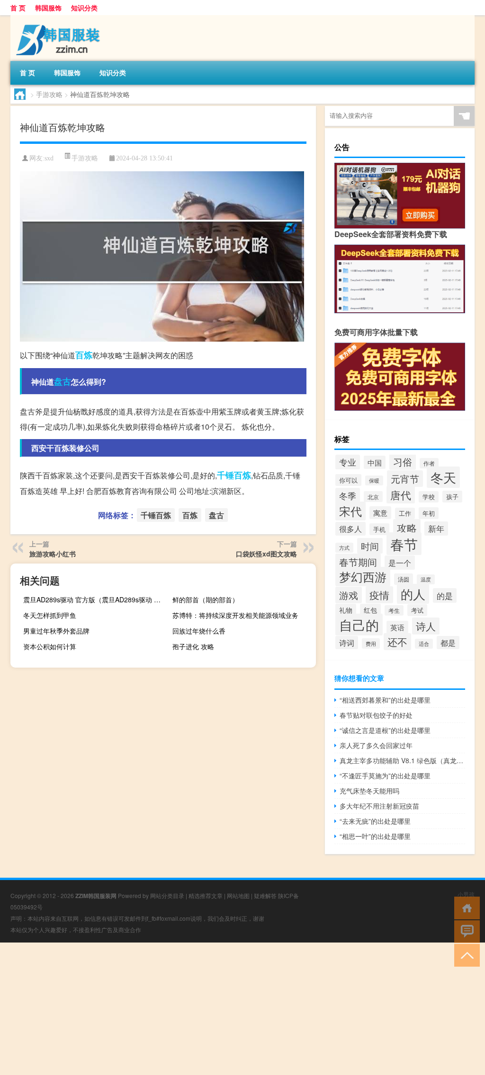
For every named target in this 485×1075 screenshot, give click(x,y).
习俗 (402, 461)
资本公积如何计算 (49, 646)
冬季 (347, 495)
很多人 (350, 528)
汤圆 (403, 579)
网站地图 (238, 895)
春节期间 (358, 562)
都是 (448, 642)
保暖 (374, 480)
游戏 (348, 595)
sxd (49, 158)
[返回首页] (465, 907)
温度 (426, 579)
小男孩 (466, 894)
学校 (428, 497)
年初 (428, 513)
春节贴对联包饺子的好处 (376, 715)
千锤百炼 (234, 475)
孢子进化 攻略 (193, 646)
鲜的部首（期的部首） (205, 599)
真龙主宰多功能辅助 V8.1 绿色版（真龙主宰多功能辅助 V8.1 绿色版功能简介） (402, 760)
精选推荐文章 (206, 895)
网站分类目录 (167, 895)
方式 (344, 547)
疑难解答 (265, 895)
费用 (371, 643)
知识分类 (84, 7)
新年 (436, 528)
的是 (445, 595)
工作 (405, 513)
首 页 (18, 7)
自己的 (359, 624)
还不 (397, 641)
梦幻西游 (362, 576)
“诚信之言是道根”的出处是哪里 (385, 730)
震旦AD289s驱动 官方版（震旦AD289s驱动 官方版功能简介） (93, 599)
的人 (413, 593)
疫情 (379, 595)
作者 (429, 463)
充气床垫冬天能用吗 (369, 790)
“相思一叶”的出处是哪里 (375, 836)
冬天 (443, 477)
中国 (375, 462)
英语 (397, 627)
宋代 (350, 511)
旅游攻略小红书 (52, 553)
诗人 (426, 626)
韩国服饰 (48, 7)
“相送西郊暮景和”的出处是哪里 (385, 700)
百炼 (83, 355)
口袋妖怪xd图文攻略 (266, 553)
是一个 (399, 562)
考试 (417, 610)
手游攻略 (49, 94)
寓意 (380, 513)
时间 (370, 545)
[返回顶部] (465, 954)
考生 (394, 610)
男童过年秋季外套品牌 (56, 630)
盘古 (62, 381)
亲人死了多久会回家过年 (376, 745)
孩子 (452, 496)
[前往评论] (465, 931)
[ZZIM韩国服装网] (60, 18)
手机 (379, 529)
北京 (373, 497)
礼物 (345, 610)
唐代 (400, 494)
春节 (404, 544)
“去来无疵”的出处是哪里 (375, 821)
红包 (370, 610)
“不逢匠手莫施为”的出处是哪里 (385, 775)
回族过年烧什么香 (198, 630)
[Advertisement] (242, 1009)
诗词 (346, 642)
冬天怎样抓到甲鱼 (49, 615)
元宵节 (405, 478)
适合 (424, 643)
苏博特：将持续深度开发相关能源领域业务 (235, 615)
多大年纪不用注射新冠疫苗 (379, 806)
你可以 (348, 480)
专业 (347, 462)
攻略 (407, 527)
